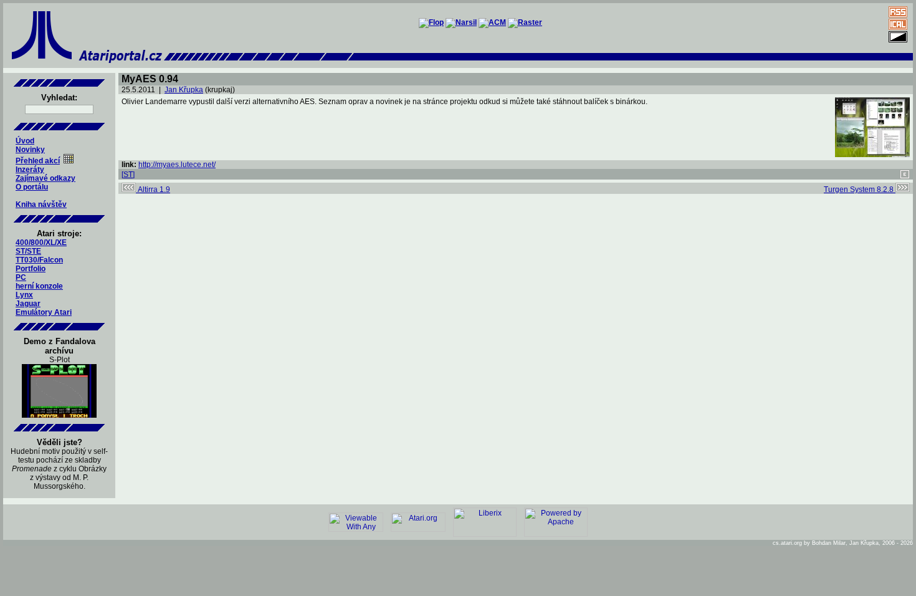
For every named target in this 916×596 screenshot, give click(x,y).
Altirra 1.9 (153, 189)
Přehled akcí (38, 160)
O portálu (32, 187)
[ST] (128, 174)
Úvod (25, 141)
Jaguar (28, 303)
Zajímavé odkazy (45, 178)
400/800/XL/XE (41, 242)
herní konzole (39, 286)
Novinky (30, 149)
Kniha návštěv (41, 204)
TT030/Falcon (39, 260)
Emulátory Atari (44, 312)
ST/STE (28, 251)
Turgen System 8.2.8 (859, 189)
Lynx (24, 295)
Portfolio (30, 268)
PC (21, 277)
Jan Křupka (184, 89)
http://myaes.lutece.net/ (177, 164)
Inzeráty (30, 169)
